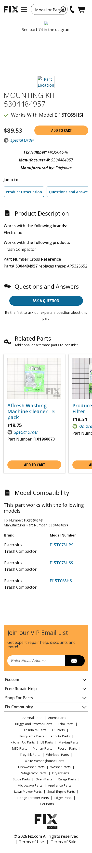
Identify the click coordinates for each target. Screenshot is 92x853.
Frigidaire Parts (35, 730)
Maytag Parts (68, 742)
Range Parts (67, 779)
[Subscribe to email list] (75, 660)
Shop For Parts (19, 697)
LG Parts (46, 742)
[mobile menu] (24, 9)
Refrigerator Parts (33, 773)
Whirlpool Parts (57, 754)
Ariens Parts (57, 717)
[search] (63, 9)
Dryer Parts (60, 773)
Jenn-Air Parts (60, 736)
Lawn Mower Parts (28, 791)
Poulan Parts (67, 748)
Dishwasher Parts (31, 767)
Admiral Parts (32, 717)
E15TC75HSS (61, 563)
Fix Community (19, 707)
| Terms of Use (30, 841)
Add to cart (61, 130)
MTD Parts (19, 748)
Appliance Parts (59, 785)
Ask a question (46, 300)
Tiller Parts (46, 804)
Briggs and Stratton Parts (33, 724)
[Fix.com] (11, 9)
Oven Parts (44, 779)
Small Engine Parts (61, 791)
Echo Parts (66, 724)
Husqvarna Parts (31, 736)
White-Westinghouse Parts (44, 760)
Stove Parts (21, 779)
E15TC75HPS (61, 545)
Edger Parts (63, 797)
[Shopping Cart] (81, 9)
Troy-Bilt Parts (30, 754)
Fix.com (12, 679)
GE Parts (58, 730)
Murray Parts (42, 748)
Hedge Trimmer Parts (33, 797)
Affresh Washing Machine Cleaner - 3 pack (30, 411)
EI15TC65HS (61, 581)
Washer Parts (60, 767)
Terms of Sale (63, 841)
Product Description (24, 191)
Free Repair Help (21, 688)
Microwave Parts (30, 785)
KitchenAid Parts (23, 742)
